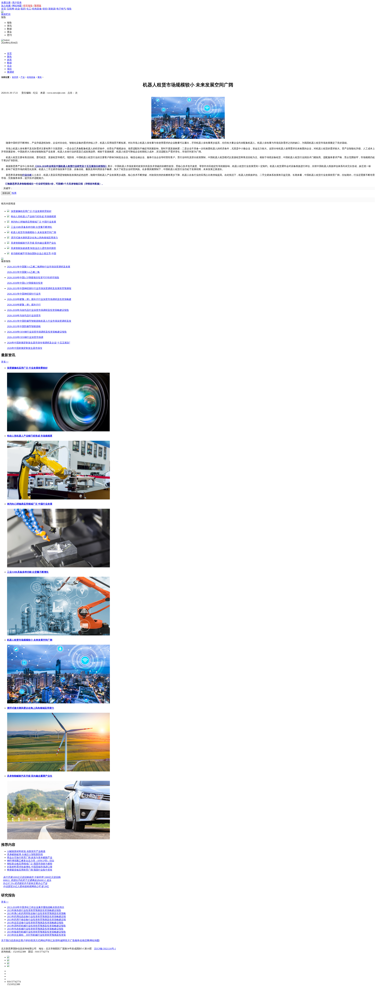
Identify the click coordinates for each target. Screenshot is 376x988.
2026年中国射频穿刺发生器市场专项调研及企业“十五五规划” (38, 342)
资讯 (9, 26)
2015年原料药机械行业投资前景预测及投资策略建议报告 (36, 925)
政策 (9, 59)
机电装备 (37, 8)
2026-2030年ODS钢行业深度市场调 (25, 337)
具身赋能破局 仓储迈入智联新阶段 (25, 854)
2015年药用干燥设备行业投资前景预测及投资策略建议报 (36, 919)
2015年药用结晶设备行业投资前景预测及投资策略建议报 (36, 916)
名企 (9, 66)
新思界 (15, 77)
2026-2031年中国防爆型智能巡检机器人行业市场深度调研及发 (39, 321)
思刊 (9, 35)
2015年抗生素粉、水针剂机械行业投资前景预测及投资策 (36, 935)
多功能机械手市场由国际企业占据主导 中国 (33, 253)
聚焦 (9, 56)
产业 (23, 77)
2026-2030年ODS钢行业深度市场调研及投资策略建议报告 (37, 332)
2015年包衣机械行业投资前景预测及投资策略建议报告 (35, 929)
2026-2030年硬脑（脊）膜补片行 (24, 304)
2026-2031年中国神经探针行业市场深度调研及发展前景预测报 (39, 288)
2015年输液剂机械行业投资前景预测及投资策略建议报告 (36, 932)
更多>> (5, 361)
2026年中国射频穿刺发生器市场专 (24, 348)
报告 (69, 8)
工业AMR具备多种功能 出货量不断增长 (31, 227)
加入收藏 (6, 5)
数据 (9, 29)
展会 (9, 32)
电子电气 (61, 8)
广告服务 (74, 940)
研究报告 (28, 5)
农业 (17, 8)
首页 (3, 8)
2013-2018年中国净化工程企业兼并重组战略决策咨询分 (35, 907)
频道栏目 (6, 14)
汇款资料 (55, 940)
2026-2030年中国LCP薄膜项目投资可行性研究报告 (33, 277)
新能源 (51, 8)
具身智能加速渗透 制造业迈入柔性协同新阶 (33, 248)
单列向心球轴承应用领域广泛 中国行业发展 (33, 222)
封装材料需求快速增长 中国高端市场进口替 (29, 866)
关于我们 (6, 940)
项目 (9, 69)
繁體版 (37, 5)
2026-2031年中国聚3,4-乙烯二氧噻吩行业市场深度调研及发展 (38, 266)
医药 (23, 8)
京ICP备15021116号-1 (105, 948)
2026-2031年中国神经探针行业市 (24, 294)
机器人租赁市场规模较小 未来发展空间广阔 (33, 232)
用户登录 (17, 2)
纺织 (45, 8)
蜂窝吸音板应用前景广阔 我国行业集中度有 (29, 870)
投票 (14, 193)
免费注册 (6, 2)
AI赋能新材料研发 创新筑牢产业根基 (26, 851)
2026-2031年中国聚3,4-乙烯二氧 (23, 272)
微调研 (10, 72)
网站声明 (45, 940)
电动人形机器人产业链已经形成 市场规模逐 (33, 216)
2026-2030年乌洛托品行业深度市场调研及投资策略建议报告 (38, 310)
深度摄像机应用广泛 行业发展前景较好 (31, 211)
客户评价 (25, 940)
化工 (28, 8)
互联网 (10, 8)
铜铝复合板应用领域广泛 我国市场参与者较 (29, 863)
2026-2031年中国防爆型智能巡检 (24, 326)
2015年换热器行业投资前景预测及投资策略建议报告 (34, 910)
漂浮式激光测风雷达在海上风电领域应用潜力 (34, 237)
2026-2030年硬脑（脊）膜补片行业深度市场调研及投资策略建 (39, 299)
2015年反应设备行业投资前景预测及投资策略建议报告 (35, 922)
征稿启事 (84, 940)
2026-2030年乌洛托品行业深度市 (24, 315)
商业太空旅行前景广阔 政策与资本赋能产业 (29, 857)
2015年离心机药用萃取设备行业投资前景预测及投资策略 (36, 913)
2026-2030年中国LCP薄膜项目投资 (25, 283)
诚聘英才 (65, 940)
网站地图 (17, 5)
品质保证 (15, 940)
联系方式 (35, 940)
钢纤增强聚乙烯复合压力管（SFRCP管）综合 (30, 860)
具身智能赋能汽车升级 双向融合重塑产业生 (33, 243)
